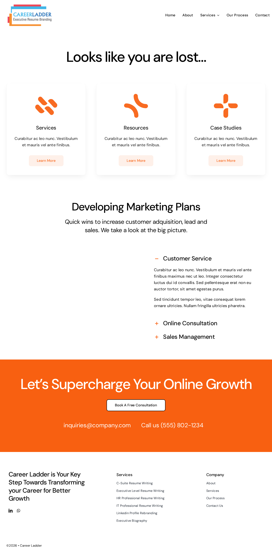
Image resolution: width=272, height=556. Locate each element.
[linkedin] (11, 511)
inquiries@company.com (97, 425)
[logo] (29, 5)
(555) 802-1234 (182, 425)
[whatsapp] (18, 511)
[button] (203, 259)
